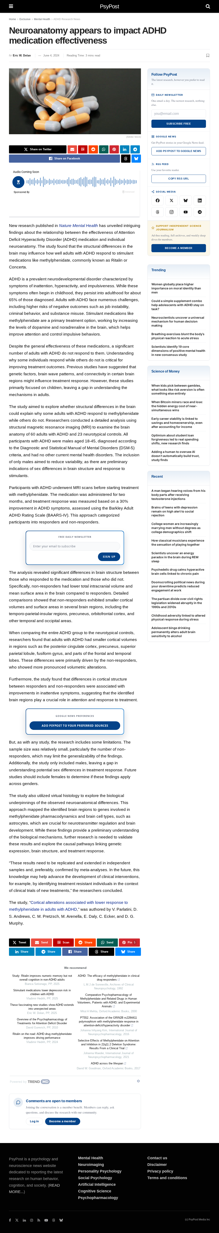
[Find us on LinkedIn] (24, 1220)
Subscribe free (178, 123)
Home (12, 19)
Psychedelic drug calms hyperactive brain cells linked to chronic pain (177, 571)
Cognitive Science (94, 1191)
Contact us (157, 1158)
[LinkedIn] (200, 200)
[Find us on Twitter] (17, 1220)
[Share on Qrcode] (82, 149)
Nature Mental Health (78, 225)
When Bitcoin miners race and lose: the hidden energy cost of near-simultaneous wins (177, 406)
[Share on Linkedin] (124, 149)
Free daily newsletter (74, 536)
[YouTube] (185, 212)
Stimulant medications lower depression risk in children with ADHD (42, 992)
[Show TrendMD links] (138, 1081)
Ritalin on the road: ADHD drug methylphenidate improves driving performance (42, 1035)
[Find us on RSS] (38, 1220)
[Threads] (157, 212)
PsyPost (109, 6)
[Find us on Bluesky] (61, 1220)
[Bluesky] (185, 200)
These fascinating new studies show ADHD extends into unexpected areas (42, 1006)
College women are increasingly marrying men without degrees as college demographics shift (176, 528)
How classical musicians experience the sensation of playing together (177, 542)
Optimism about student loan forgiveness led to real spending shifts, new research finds (174, 439)
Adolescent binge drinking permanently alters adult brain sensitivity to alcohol (173, 632)
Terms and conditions (167, 1178)
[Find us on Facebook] (10, 1220)
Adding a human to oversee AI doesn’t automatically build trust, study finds (175, 456)
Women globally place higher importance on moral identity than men (176, 288)
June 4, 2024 (51, 55)
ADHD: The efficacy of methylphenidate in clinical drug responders (108, 977)
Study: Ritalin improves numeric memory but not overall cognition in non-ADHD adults (42, 977)
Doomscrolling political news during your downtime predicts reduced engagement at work (178, 586)
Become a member (62, 1121)
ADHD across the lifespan (107, 1063)
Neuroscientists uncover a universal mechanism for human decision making (177, 321)
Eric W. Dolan (22, 55)
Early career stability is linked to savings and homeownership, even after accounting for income (177, 423)
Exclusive (25, 19)
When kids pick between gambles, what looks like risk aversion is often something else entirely (177, 389)
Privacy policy (160, 1171)
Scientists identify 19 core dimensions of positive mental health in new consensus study (178, 350)
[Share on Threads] (125, 159)
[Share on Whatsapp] (103, 149)
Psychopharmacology (98, 1198)
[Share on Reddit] (93, 149)
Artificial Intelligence (97, 1184)
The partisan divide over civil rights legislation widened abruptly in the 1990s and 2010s (177, 603)
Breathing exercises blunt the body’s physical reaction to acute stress (177, 336)
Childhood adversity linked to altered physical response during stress (178, 617)
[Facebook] (157, 200)
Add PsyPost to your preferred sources (75, 726)
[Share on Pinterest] (114, 149)
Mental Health (42, 19)
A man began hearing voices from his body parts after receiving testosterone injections (178, 495)
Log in (34, 1121)
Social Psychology (95, 1178)
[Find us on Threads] (53, 1220)
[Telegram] (200, 212)
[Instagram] (171, 212)
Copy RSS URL (178, 178)
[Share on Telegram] (135, 149)
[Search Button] (208, 6)
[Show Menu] (11, 6)
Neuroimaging (91, 1164)
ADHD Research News (66, 19)
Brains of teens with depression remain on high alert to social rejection (174, 511)
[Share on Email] (72, 149)
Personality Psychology (99, 1171)
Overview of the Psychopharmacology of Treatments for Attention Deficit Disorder (42, 1021)
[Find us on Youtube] (46, 1220)
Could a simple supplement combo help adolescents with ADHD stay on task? (177, 305)
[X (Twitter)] (171, 200)
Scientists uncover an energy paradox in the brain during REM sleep (174, 557)
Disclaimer (157, 1164)
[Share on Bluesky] (136, 159)
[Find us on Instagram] (31, 1220)
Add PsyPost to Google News (178, 151)
